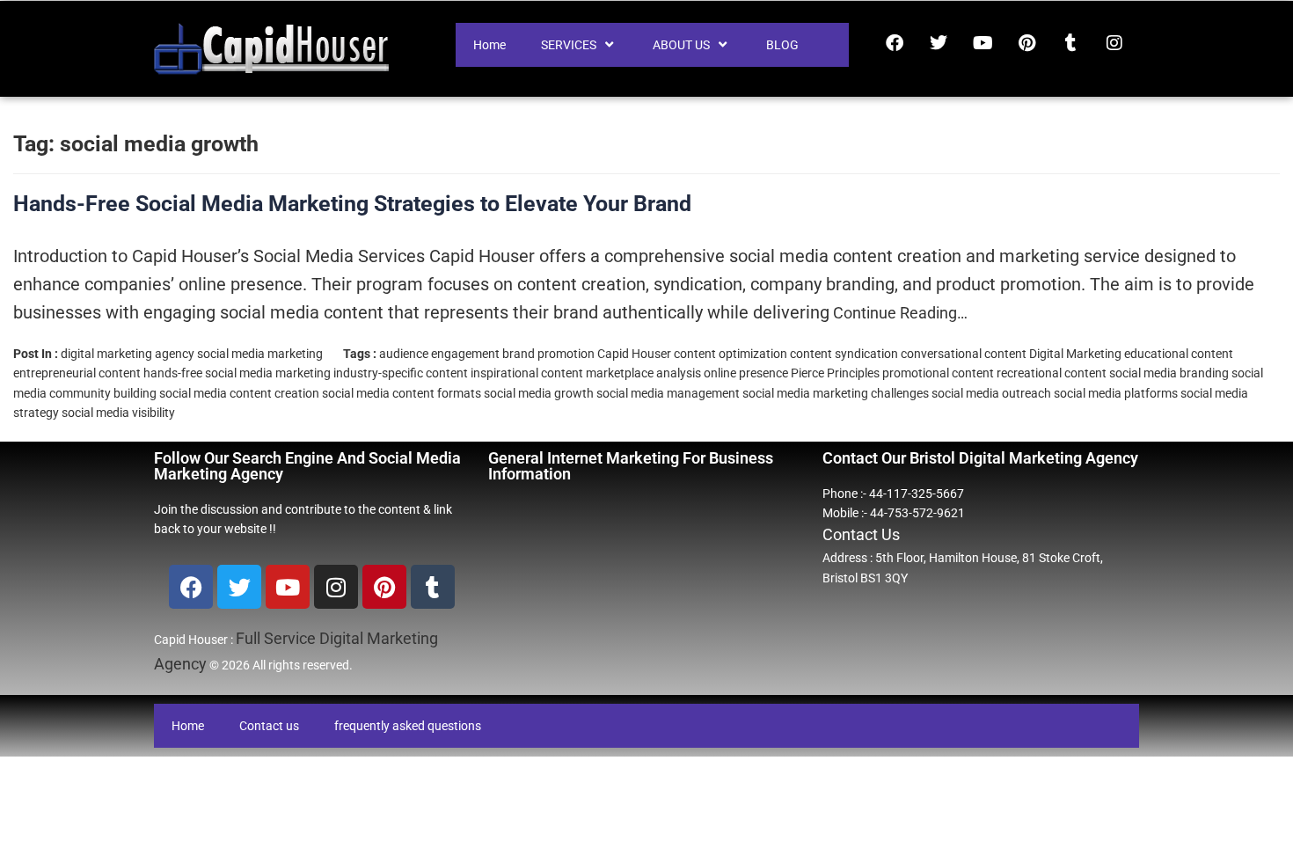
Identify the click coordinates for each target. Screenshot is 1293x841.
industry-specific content (400, 373)
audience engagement (439, 354)
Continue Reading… (898, 312)
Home (489, 45)
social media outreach (991, 393)
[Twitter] (938, 43)
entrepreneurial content (77, 373)
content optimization (730, 354)
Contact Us (861, 534)
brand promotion (548, 354)
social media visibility (118, 413)
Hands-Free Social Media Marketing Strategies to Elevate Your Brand (352, 203)
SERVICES (568, 45)
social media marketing (260, 354)
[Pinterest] (1026, 43)
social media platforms (1116, 393)
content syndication (844, 354)
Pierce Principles (835, 373)
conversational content (963, 354)
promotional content (938, 373)
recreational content (1052, 373)
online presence (746, 373)
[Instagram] (1114, 43)
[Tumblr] (1070, 43)
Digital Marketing (1075, 354)
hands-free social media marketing (237, 373)
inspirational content (527, 373)
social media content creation (239, 393)
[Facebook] (894, 43)
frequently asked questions (407, 726)
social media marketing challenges (835, 393)
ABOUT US (681, 45)
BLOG (782, 45)
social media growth (539, 393)
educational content (1178, 354)
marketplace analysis (643, 373)
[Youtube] (982, 43)
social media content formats (401, 393)
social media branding (1169, 373)
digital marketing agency (127, 354)
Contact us (269, 726)
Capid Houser (634, 354)
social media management (668, 393)
